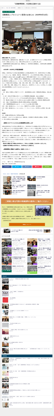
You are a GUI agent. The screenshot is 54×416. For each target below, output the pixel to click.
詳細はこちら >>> (27, 224)
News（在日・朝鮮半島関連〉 (8, 11)
